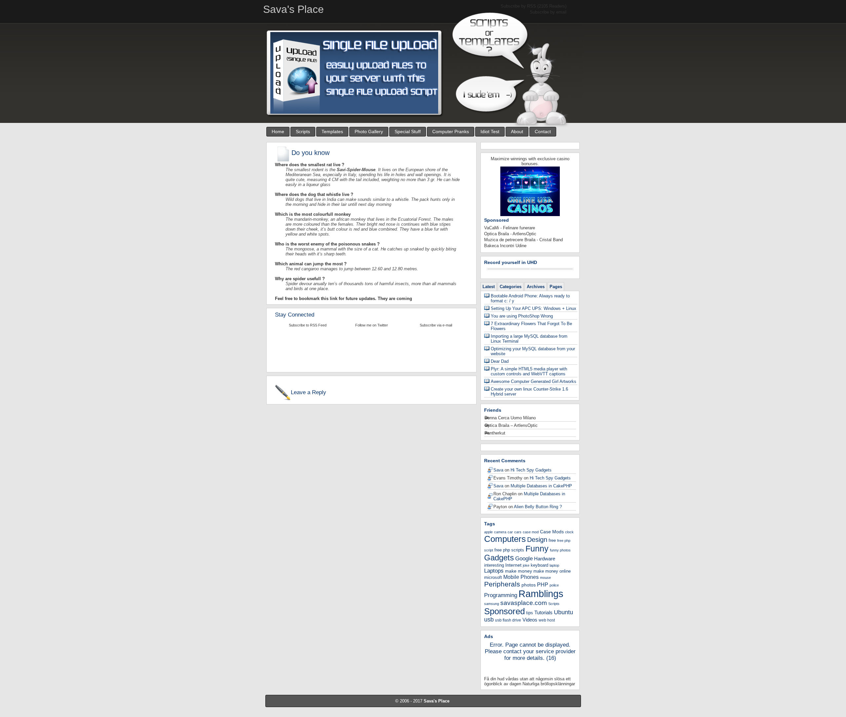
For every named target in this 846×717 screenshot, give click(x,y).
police (554, 585)
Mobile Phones (521, 577)
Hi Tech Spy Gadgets (531, 470)
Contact (543, 131)
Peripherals (502, 584)
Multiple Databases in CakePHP (541, 485)
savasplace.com (523, 602)
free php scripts (509, 550)
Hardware (544, 558)
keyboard (539, 565)
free (552, 540)
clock (569, 532)
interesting (494, 565)
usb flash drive (508, 620)
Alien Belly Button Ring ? (538, 506)
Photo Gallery (369, 131)
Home (278, 131)
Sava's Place (436, 700)
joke (526, 565)
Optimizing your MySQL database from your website (533, 351)
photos (528, 584)
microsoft (493, 577)
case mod (531, 532)
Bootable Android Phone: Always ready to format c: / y (530, 298)
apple (488, 532)
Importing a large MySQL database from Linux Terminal (529, 339)
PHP (542, 584)
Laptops (494, 571)
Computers (505, 539)
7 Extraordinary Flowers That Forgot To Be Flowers (531, 326)
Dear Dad (500, 361)
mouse (545, 578)
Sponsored (504, 611)
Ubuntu (563, 612)
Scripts (303, 131)
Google (524, 558)
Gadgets (499, 557)
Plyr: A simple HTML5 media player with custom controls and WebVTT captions (529, 371)
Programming (500, 595)
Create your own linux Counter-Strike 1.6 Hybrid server (529, 391)
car (510, 532)
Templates (332, 131)
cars (517, 532)
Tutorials (543, 612)
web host (547, 620)
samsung (491, 604)
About (517, 131)
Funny (537, 548)
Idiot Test (490, 131)
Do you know (310, 152)
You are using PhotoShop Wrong (522, 316)
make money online (552, 571)
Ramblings (541, 593)
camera (500, 532)
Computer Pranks (450, 131)
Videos (529, 620)
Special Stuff (408, 131)
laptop (554, 565)
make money (518, 571)
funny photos (560, 550)
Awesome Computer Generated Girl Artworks (533, 381)
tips (529, 612)
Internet (513, 565)
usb (489, 619)
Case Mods (552, 531)
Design (537, 539)
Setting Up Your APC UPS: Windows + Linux (533, 308)
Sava (498, 470)
